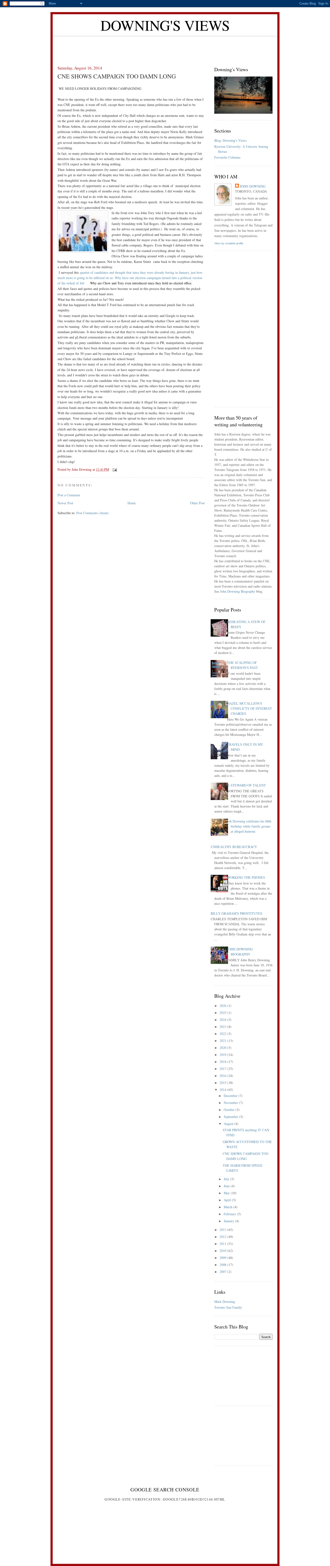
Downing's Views (165, 25)
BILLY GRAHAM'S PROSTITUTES (236, 913)
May (227, 1193)
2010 (223, 1250)
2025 (223, 1012)
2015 (223, 1082)
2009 (223, 1257)
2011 (223, 1243)
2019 (223, 1054)
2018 (223, 1061)
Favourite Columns (227, 157)
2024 (223, 1019)
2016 (223, 1075)
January (229, 1221)
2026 (223, 1005)
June (227, 1186)
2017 (223, 1068)
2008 (223, 1264)
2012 (223, 1236)
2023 (223, 1026)
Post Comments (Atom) (92, 513)
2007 (223, 1271)
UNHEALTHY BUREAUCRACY (234, 846)
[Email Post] (114, 469)
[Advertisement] (165, 47)
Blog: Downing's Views (230, 140)
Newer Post (65, 503)
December (231, 1095)
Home (132, 503)
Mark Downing (224, 1301)
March (228, 1207)
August (229, 1123)
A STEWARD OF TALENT (246, 785)
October (230, 1109)
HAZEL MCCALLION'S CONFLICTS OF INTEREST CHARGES (249, 708)
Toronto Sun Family (228, 1307)
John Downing (252, 186)
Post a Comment (68, 495)
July (227, 1179)
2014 (223, 1089)
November (231, 1102)
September (231, 1116)
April (228, 1200)
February (230, 1214)
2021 (223, 1040)
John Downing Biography (237, 591)
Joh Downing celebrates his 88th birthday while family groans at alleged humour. (249, 826)
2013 (223, 1229)
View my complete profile (228, 243)
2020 (223, 1047)
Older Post (197, 503)
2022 (223, 1033)
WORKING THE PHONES (246, 877)
